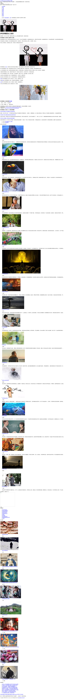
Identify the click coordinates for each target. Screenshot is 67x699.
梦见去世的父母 (4, 516)
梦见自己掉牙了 (4, 512)
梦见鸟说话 (4, 344)
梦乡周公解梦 (6, 17)
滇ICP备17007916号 (21, 697)
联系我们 (18, 694)
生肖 (1, 0)
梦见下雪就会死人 (5, 550)
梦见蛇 (3, 514)
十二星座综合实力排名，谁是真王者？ (8, 692)
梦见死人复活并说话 (5, 380)
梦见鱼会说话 (4, 415)
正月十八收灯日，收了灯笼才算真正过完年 (9, 691)
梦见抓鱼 (3, 515)
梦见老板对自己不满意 (5, 598)
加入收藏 (10, 0)
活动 (3, 12)
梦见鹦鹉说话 (4, 156)
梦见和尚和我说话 (5, 451)
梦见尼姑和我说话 (5, 209)
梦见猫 (3, 518)
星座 (2, 0)
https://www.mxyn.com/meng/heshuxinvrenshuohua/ (13, 107)
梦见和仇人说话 (4, 486)
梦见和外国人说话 (5, 433)
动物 (3, 9)
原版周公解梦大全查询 (11, 694)
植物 (3, 10)
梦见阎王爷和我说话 (5, 138)
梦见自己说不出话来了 (5, 309)
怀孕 (1, 78)
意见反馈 (21, 694)
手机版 (8, 0)
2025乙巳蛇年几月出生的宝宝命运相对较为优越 (10, 630)
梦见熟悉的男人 (4, 362)
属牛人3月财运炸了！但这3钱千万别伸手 (8, 690)
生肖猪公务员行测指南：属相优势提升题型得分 (10, 566)
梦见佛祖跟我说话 (5, 273)
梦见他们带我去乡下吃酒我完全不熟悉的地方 (7, 111)
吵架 (6, 66)
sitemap (16, 694)
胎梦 (3, 7)
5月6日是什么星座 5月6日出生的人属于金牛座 (9, 582)
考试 (2, 80)
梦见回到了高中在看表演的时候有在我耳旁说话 (8, 114)
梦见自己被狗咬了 (5, 510)
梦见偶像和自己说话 (5, 227)
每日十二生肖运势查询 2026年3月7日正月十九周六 (10, 684)
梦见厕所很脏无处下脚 (5, 517)
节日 (4, 0)
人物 (3, 8)
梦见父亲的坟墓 (4, 614)
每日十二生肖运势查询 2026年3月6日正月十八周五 (10, 689)
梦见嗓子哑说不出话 (5, 191)
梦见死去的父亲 (4, 513)
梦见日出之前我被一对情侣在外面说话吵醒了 (7, 118)
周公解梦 (3, 6)
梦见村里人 (7, 122)
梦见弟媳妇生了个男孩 (8, 121)
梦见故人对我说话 (5, 291)
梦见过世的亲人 (4, 509)
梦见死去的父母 (4, 511)
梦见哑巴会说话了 (5, 398)
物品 (3, 11)
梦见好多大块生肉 (5, 534)
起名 (6, 0)
